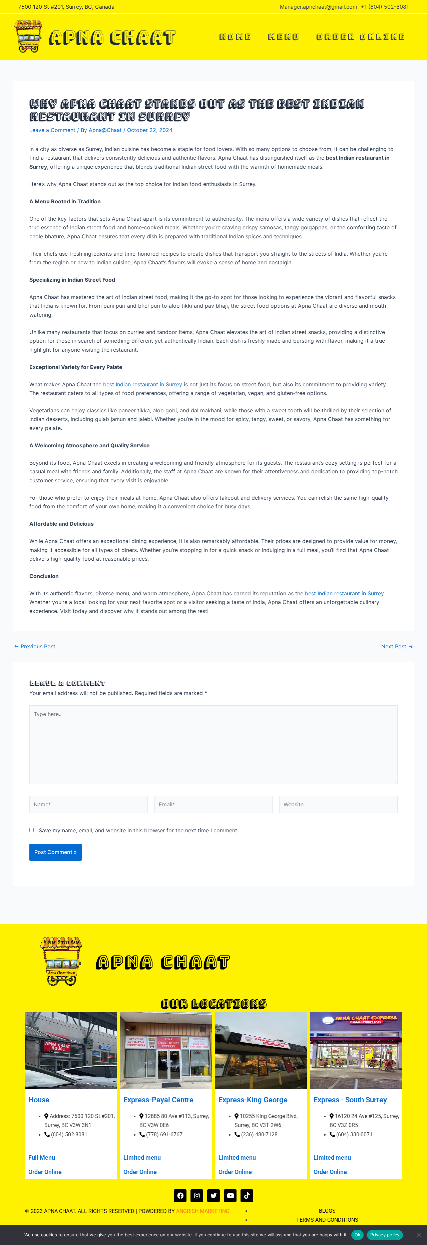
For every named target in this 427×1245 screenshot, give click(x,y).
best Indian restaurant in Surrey (142, 384)
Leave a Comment (52, 130)
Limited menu (142, 1157)
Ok (358, 1234)
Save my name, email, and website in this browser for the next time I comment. (139, 830)
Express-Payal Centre (158, 1100)
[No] (418, 1235)
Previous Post (34, 646)
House (38, 1100)
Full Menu (41, 1157)
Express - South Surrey (350, 1100)
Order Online (45, 1171)
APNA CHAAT (112, 37)
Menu (284, 36)
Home (235, 36)
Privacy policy (385, 1234)
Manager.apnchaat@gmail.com (318, 6)
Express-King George (253, 1100)
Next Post (397, 646)
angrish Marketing (203, 1211)
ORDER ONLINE (361, 36)
